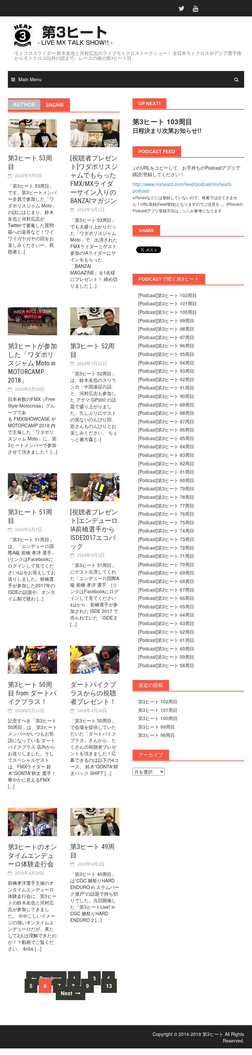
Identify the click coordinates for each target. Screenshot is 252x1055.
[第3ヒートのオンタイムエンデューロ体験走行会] (32, 821)
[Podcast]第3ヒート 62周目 (166, 631)
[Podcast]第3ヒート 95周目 (166, 354)
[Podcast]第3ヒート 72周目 (166, 547)
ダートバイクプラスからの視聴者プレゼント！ (93, 693)
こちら (184, 210)
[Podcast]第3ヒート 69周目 (166, 572)
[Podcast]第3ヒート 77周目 (166, 505)
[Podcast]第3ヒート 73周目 (166, 539)
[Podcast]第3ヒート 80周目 (166, 480)
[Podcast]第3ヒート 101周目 (167, 303)
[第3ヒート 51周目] (32, 486)
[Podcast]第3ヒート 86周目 (166, 429)
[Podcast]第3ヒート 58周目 (166, 665)
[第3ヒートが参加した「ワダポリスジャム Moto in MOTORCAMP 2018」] (32, 320)
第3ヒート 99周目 (156, 726)
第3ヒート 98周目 (156, 735)
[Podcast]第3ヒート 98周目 (166, 328)
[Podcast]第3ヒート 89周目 (166, 404)
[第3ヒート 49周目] (94, 821)
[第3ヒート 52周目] (94, 320)
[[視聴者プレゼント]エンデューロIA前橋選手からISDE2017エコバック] (94, 486)
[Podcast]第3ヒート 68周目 (166, 581)
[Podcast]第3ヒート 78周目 (166, 497)
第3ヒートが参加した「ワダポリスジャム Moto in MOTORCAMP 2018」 (32, 363)
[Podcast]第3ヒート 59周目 (166, 656)
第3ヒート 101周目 (158, 710)
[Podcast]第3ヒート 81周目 (166, 471)
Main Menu (30, 79)
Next (67, 993)
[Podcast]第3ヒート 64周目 (166, 614)
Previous (50, 978)
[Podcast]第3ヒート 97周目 (166, 337)
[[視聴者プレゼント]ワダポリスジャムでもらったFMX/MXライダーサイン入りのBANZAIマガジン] (94, 132)
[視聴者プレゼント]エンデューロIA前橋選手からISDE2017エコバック (94, 529)
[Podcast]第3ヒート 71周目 (166, 555)
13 (109, 986)
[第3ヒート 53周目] (32, 132)
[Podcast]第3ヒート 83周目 (166, 455)
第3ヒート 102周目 (158, 701)
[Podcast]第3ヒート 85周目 (166, 438)
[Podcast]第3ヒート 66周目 (166, 598)
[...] (21, 251)
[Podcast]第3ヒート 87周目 (166, 421)
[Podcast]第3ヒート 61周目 (166, 640)
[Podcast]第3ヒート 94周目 (166, 362)
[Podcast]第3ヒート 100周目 (167, 312)
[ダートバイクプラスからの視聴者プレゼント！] (94, 659)
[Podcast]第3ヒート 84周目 (166, 446)
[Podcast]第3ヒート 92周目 (166, 379)
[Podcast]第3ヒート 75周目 (166, 522)
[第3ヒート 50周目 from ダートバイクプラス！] (32, 659)
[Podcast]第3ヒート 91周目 (166, 387)
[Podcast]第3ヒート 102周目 (167, 295)
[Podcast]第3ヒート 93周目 (166, 370)
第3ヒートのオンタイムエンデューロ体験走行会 (32, 855)
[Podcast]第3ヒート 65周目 (166, 606)
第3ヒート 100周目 (158, 718)
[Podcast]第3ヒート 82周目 (166, 463)
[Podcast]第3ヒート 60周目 (166, 648)
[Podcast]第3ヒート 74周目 (166, 530)
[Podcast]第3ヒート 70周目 (166, 564)
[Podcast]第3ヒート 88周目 (166, 413)
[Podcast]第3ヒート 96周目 (166, 345)
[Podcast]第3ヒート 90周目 (166, 396)
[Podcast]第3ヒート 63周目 (166, 623)
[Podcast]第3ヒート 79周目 (166, 488)
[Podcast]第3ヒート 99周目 (166, 320)
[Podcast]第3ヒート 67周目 (166, 589)
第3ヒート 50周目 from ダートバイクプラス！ (32, 693)
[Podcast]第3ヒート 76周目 (166, 513)
